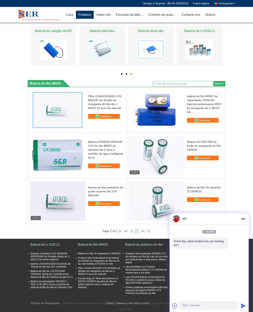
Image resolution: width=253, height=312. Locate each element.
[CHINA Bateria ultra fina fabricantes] (102, 49)
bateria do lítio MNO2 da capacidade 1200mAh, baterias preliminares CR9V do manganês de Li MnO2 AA (204, 104)
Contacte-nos (190, 14)
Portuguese (226, 3)
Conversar (105, 116)
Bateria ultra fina (102, 31)
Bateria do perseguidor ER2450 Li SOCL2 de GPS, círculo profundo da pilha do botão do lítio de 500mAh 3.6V (51, 284)
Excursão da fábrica (130, 14)
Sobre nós (103, 14)
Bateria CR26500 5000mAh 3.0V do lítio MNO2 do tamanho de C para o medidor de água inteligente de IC (105, 149)
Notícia (210, 14)
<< (125, 231)
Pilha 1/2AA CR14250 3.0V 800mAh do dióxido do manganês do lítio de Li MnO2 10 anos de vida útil (99, 271)
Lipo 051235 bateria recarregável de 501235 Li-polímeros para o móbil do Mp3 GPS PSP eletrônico (145, 280)
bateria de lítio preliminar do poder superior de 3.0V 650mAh (105, 191)
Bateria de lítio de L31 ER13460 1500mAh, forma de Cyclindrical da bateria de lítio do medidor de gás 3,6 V (52, 274)
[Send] (243, 305)
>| (148, 231)
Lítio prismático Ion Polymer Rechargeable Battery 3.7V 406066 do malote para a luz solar (146, 269)
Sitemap (121, 303)
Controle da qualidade (164, 14)
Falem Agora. (201, 3)
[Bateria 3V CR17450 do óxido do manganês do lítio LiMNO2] (156, 155)
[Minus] (243, 218)
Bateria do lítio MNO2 (93, 244)
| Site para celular (138, 303)
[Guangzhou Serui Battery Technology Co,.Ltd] (40, 15)
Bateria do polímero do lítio (144, 244)
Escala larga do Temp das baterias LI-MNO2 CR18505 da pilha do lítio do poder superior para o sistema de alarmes (98, 283)
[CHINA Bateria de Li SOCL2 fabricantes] (199, 49)
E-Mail (109, 303)
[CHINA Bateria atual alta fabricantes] (151, 49)
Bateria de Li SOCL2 (199, 31)
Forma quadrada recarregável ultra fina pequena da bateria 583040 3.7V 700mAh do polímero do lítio (147, 290)
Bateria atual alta (150, 31)
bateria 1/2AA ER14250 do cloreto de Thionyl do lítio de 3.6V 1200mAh (51, 265)
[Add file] (174, 305)
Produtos (84, 14)
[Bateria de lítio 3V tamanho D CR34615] (156, 201)
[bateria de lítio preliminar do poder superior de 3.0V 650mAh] (57, 201)
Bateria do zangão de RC (53, 31)
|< (120, 231)
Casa (69, 14)
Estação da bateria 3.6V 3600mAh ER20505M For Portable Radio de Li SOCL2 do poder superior (50, 256)
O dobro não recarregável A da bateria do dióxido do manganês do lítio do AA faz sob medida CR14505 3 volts (98, 261)
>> (142, 231)
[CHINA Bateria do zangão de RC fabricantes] (53, 49)
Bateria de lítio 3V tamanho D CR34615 (99, 253)
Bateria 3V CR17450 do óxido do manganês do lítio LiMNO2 (204, 145)
